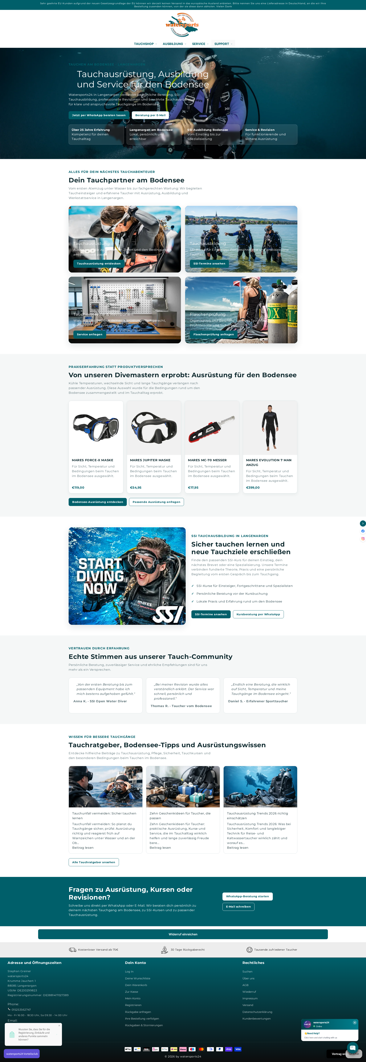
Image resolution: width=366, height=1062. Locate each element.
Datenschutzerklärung (257, 1012)
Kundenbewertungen (256, 1018)
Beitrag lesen (83, 847)
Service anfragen (90, 334)
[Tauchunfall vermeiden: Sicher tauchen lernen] (105, 786)
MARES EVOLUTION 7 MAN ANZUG (269, 462)
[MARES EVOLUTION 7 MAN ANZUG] (270, 428)
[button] (12, 25)
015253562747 (21, 1009)
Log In (129, 971)
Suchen (247, 971)
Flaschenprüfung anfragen (213, 334)
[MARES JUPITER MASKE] (154, 428)
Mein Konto (132, 998)
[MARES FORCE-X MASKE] (96, 428)
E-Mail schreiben (238, 906)
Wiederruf (249, 991)
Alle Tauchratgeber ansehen (93, 862)
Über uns (248, 978)
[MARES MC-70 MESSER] (212, 428)
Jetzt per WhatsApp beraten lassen (99, 115)
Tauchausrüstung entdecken (99, 263)
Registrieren (133, 1005)
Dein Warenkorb (136, 985)
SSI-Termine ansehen (209, 263)
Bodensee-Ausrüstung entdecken (97, 502)
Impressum (250, 998)
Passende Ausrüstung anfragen (156, 502)
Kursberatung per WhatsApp (258, 614)
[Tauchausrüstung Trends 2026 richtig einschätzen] (260, 786)
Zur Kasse (131, 991)
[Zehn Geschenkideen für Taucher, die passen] (183, 786)
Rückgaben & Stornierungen (144, 1025)
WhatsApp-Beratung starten (247, 896)
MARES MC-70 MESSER (207, 460)
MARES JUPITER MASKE (150, 460)
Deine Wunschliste (137, 978)
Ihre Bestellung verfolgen (142, 1018)
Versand (247, 1005)
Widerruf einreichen (183, 934)
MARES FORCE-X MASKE (92, 460)
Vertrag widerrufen (344, 1054)
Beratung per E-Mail (150, 115)
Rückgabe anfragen (138, 1012)
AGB (245, 985)
